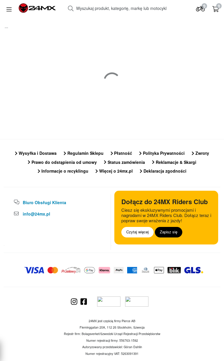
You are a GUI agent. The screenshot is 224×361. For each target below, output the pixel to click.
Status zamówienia (125, 162)
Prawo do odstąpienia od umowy (63, 162)
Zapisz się (168, 232)
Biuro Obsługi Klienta (44, 202)
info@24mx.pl (36, 214)
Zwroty (201, 153)
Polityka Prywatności (163, 153)
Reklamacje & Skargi (175, 162)
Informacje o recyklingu (64, 171)
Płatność (122, 153)
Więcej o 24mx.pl (115, 171)
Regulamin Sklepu (85, 153)
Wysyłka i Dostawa (37, 153)
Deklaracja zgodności (164, 171)
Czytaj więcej (137, 232)
